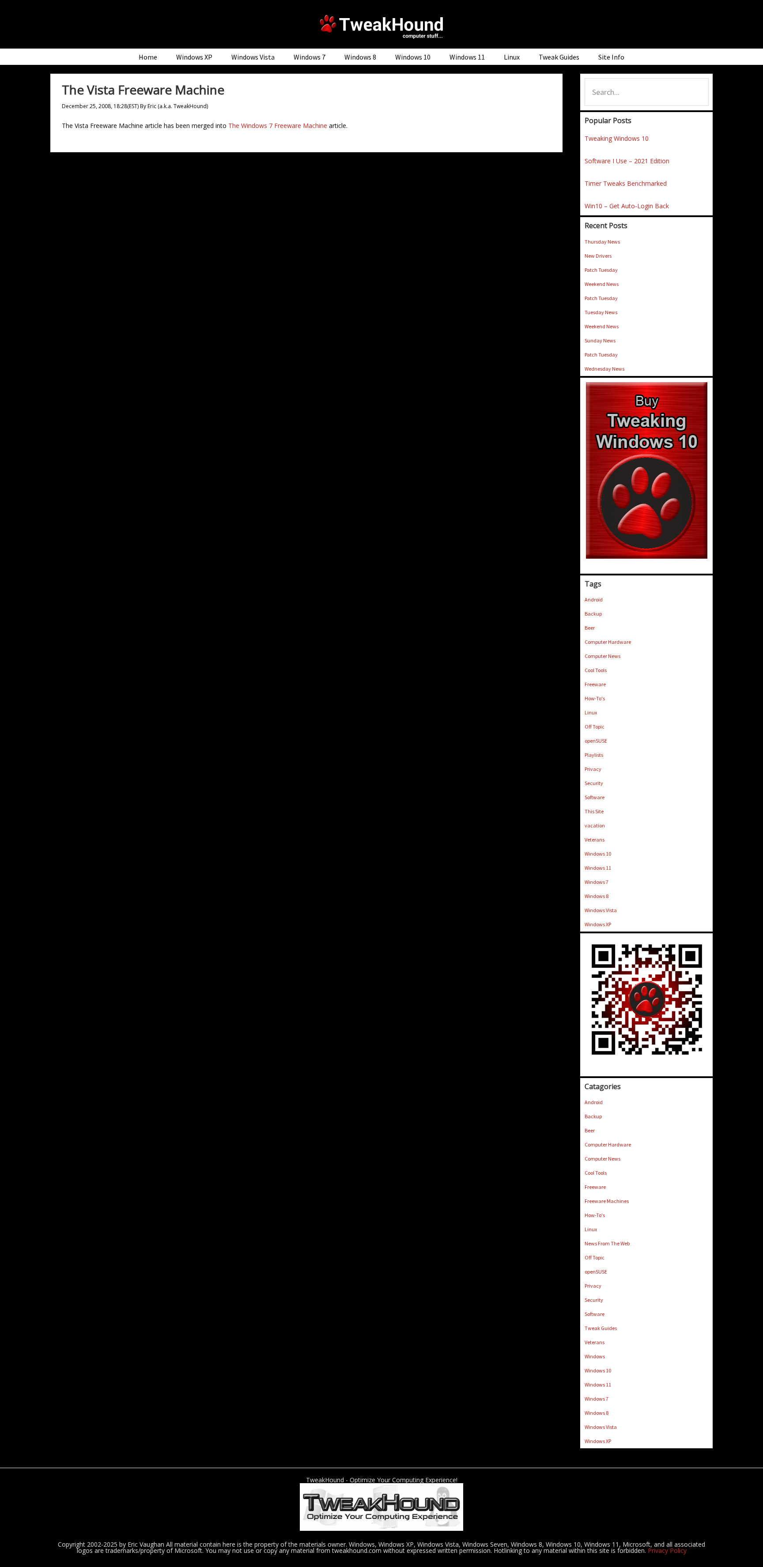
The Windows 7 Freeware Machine (277, 125)
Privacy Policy (667, 1550)
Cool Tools (596, 670)
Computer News (602, 656)
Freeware (595, 684)
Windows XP (598, 924)
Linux (591, 712)
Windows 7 (596, 882)
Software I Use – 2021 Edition (627, 161)
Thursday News (602, 241)
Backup (593, 613)
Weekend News (602, 284)
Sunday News (600, 340)
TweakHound (381, 26)
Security (594, 783)
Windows (595, 1356)
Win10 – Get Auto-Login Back (627, 206)
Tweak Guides (601, 1328)
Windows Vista (601, 910)
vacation (595, 825)
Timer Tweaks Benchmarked (626, 183)
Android (594, 599)
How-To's (595, 698)
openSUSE (596, 740)
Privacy (593, 769)
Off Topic (594, 726)
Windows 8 (596, 896)
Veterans (594, 839)
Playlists (594, 755)
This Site (594, 811)
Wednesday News (604, 368)
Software (594, 797)
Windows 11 (598, 867)
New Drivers (598, 255)
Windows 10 (598, 853)
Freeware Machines (607, 1201)
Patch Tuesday (601, 270)
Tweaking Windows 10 (617, 138)
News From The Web (607, 1243)
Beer (590, 627)
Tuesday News (601, 312)
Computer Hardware (608, 642)
